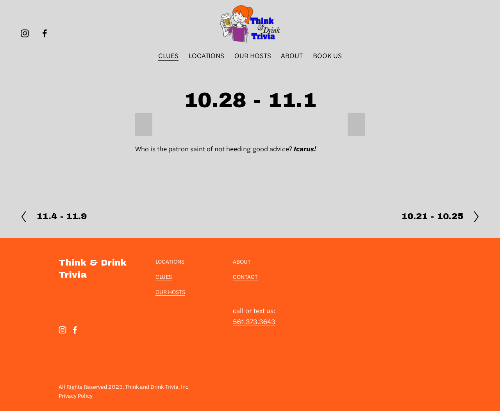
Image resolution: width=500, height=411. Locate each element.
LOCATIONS (206, 55)
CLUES (168, 55)
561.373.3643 (254, 321)
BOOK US (327, 55)
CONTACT (245, 276)
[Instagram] (25, 33)
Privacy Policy (76, 395)
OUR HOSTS (252, 55)
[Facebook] (45, 33)
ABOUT (292, 55)
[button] (143, 124)
